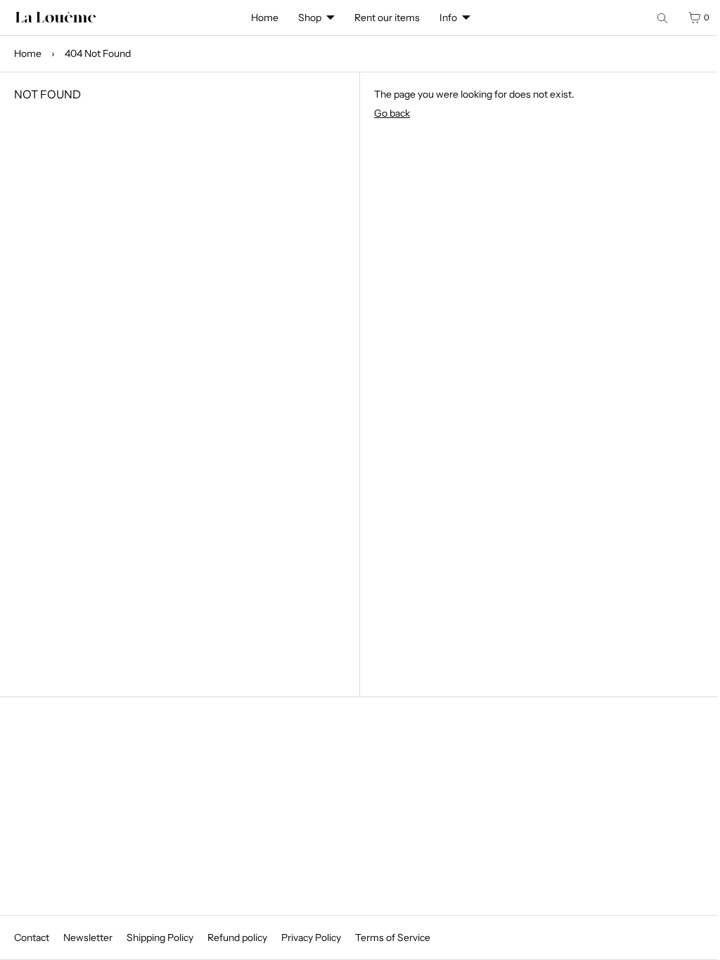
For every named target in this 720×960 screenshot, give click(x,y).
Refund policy (237, 937)
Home (264, 17)
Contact (31, 937)
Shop (353, 17)
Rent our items (430, 17)
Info (441, 52)
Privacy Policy (311, 937)
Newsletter (87, 937)
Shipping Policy (160, 937)
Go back (387, 149)
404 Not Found (98, 89)
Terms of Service (392, 937)
